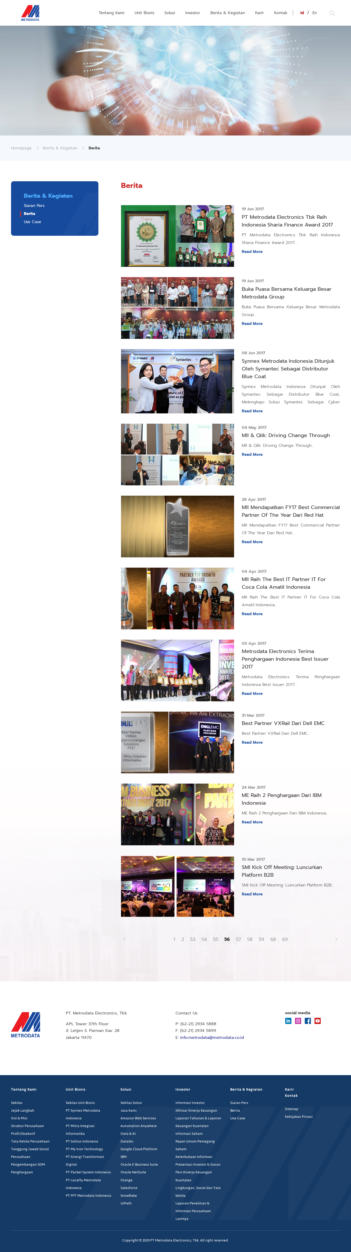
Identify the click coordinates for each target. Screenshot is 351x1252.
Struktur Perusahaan (27, 1125)
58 (250, 939)
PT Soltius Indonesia (82, 1141)
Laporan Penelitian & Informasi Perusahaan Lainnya (193, 1211)
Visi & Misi (19, 1118)
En (314, 13)
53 (192, 939)
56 (227, 939)
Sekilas (16, 1102)
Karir (259, 13)
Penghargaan (22, 1172)
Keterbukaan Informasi (194, 1156)
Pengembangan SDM (28, 1164)
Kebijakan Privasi (299, 1116)
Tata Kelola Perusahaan (30, 1141)
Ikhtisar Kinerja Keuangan (196, 1110)
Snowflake (129, 1195)
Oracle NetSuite (133, 1172)
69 (285, 939)
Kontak (281, 13)
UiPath (126, 1203)
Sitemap (291, 1108)
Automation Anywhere (139, 1125)
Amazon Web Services (138, 1118)
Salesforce (129, 1187)
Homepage (21, 148)
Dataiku (127, 1141)
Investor (192, 13)
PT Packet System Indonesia (88, 1172)
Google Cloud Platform (139, 1149)
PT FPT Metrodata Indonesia (88, 1195)
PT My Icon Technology (84, 1149)
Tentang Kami (111, 13)
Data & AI (128, 1133)
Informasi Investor (190, 1102)
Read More (252, 252)
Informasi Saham (189, 1133)
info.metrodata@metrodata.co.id (212, 1038)
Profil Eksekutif (23, 1133)
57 (238, 939)
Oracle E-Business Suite (139, 1164)
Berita (29, 213)
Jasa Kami (129, 1110)
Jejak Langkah (22, 1110)
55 (215, 939)
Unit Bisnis (144, 13)
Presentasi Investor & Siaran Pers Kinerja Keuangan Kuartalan (198, 1172)
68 (273, 939)
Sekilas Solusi (131, 1102)
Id (302, 13)
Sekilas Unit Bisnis (80, 1102)
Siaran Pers (34, 205)
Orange (127, 1180)
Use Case (32, 222)
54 (204, 939)
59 (261, 939)
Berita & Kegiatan (227, 13)
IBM (124, 1156)
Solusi (169, 13)
